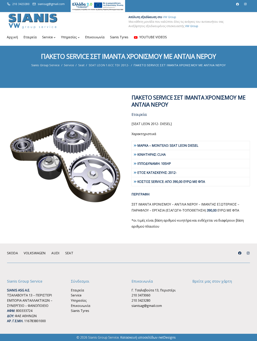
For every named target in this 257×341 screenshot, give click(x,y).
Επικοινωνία (94, 37)
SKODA (12, 253)
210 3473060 (141, 295)
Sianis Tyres (119, 37)
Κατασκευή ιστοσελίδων (139, 337)
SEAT (69, 253)
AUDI (55, 253)
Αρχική (12, 37)
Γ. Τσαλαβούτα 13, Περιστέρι (154, 290)
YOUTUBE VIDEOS (153, 37)
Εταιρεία (30, 37)
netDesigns (167, 337)
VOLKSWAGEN (35, 253)
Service (47, 37)
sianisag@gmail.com (147, 305)
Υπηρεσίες (69, 37)
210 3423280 (141, 300)
